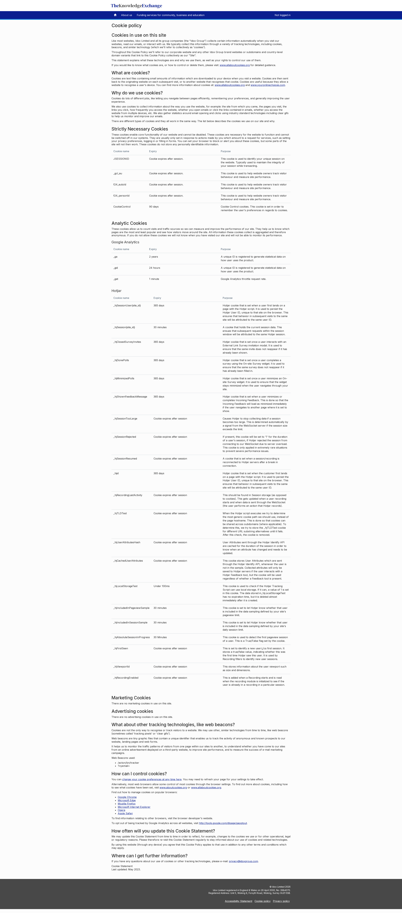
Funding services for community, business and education (170, 15)
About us (126, 15)
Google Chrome (127, 797)
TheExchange (136, 5)
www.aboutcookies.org (173, 787)
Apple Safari (125, 813)
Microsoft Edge (127, 800)
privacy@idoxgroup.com (243, 861)
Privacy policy (281, 901)
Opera (121, 810)
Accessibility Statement (238, 901)
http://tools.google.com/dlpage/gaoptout (223, 823)
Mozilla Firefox (127, 803)
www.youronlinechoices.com (268, 85)
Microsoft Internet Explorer (134, 807)
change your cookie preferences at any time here (152, 779)
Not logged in (283, 15)
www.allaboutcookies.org (235, 65)
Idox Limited (278, 886)
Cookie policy (263, 901)
